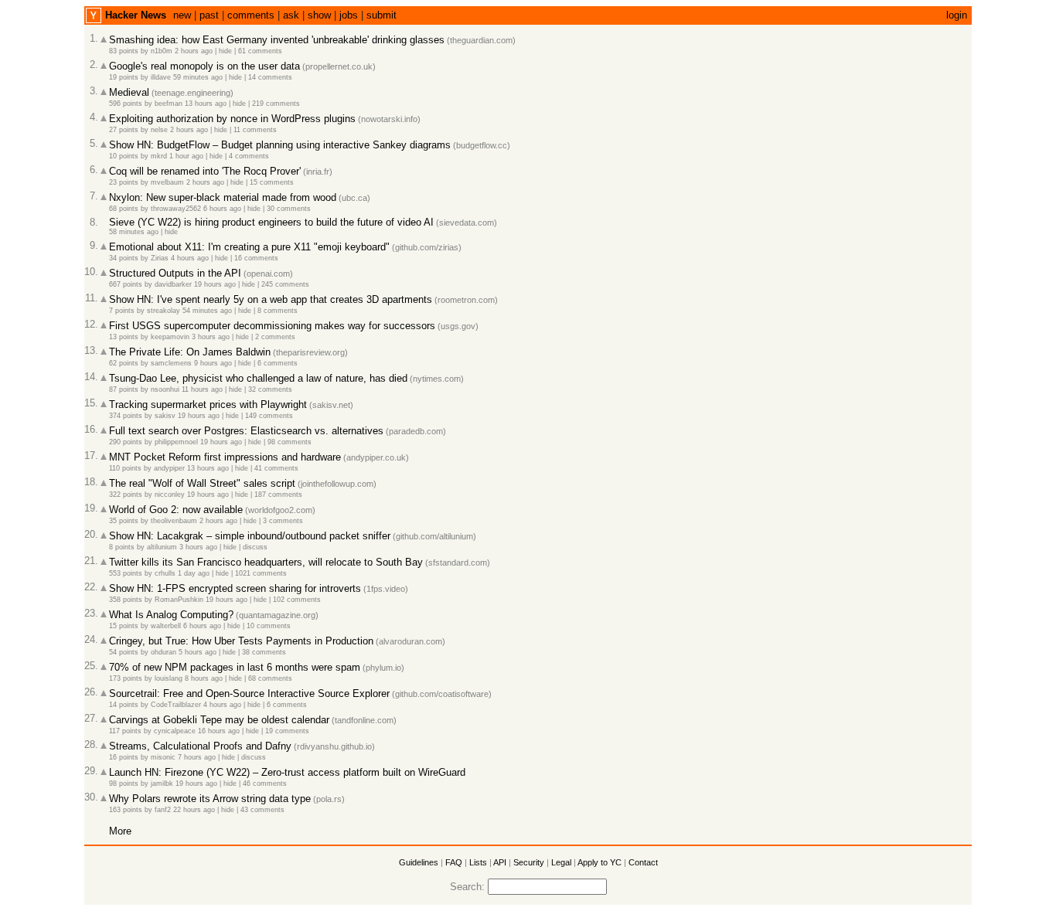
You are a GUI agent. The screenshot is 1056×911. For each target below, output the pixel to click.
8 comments (277, 310)
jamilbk (162, 783)
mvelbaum (167, 182)
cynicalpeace (175, 731)
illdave (161, 77)
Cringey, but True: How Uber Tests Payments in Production (241, 641)
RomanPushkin (179, 599)
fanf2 (163, 810)
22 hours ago (194, 810)
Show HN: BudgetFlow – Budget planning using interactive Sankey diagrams (280, 145)
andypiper (169, 468)
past (209, 15)
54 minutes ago (207, 310)
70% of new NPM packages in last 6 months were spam (234, 667)
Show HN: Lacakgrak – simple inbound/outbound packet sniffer (249, 536)
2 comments (275, 337)
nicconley (170, 494)
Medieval (129, 92)
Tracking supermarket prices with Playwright (208, 404)
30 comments (289, 208)
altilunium (162, 547)
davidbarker (173, 284)
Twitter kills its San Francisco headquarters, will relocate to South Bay (266, 562)
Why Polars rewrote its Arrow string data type (210, 798)
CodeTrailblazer (176, 705)
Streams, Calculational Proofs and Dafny (200, 746)
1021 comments (261, 573)
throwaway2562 (176, 208)
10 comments (269, 626)
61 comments (260, 51)
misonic (163, 757)
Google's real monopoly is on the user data (204, 66)
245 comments (285, 284)
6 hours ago (222, 208)
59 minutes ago (198, 77)
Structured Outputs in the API (175, 273)
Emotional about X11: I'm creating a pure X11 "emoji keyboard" (249, 247)
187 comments (278, 494)
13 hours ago (206, 103)
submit (381, 15)
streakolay (163, 310)
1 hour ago (186, 156)
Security (528, 862)
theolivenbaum (174, 521)
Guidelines (418, 862)
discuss (255, 547)
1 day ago (193, 573)
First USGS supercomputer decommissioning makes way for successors (272, 325)
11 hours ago (202, 389)
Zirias (160, 258)
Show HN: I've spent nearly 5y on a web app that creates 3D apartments (270, 299)
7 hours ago (197, 757)
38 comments (264, 652)
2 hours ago (194, 51)
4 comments (249, 156)
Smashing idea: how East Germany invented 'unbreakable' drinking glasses (277, 40)
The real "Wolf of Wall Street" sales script (202, 483)
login (956, 15)
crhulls (165, 573)
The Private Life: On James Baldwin (190, 352)
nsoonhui (165, 389)
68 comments (270, 678)
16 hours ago (219, 731)
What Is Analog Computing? (171, 614)
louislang (168, 678)
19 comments (287, 731)
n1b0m (161, 51)
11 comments (255, 130)
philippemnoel (176, 442)
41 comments (276, 468)
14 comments (270, 77)
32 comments (270, 389)
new (182, 15)
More (120, 831)
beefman (168, 103)
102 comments (297, 599)
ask (291, 15)
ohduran (163, 652)
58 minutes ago (133, 232)
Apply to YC (599, 862)
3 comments (283, 521)
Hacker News (135, 15)
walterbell (166, 626)
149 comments (269, 416)
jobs (348, 15)
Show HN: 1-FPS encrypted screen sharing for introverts (235, 588)
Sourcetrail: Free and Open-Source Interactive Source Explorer (249, 693)
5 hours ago (197, 652)
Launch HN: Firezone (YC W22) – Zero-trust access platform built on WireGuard (287, 772)
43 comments (262, 810)
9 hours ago (213, 363)
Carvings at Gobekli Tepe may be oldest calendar (219, 720)
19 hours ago (215, 284)
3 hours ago (211, 337)
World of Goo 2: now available (176, 509)
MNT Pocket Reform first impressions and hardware (225, 457)
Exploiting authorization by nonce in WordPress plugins (232, 118)
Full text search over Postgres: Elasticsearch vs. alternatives (246, 431)
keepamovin (170, 337)
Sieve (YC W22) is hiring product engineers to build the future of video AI (271, 222)
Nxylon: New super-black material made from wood (222, 197)
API (499, 862)
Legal (561, 862)
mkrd (159, 156)
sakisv (165, 416)
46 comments (265, 783)
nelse (159, 130)
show (319, 15)
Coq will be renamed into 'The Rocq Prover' (205, 171)
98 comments (289, 442)
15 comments (272, 182)
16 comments (256, 258)
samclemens (171, 363)
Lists (478, 862)
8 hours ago (204, 678)
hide (225, 51)
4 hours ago (190, 258)
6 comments (277, 363)
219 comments (276, 103)
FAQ (453, 862)
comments (250, 15)
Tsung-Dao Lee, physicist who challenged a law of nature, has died (258, 378)
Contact (643, 862)
